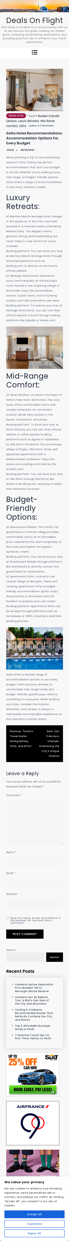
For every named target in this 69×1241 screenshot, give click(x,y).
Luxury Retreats (28, 120)
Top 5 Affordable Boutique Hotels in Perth (33, 1027)
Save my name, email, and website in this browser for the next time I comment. (35, 920)
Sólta (22, 125)
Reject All (34, 1233)
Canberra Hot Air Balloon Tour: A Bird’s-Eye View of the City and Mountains (32, 1000)
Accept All (34, 1214)
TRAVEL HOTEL (16, 115)
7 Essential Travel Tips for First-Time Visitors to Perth (33, 1036)
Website (11, 894)
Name (11, 852)
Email (11, 873)
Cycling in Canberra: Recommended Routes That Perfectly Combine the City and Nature (34, 1015)
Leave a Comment (41, 125)
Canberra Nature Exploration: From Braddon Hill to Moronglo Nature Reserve (34, 988)
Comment (14, 795)
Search (11, 950)
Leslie (10, 149)
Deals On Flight (34, 20)
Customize (34, 1224)
